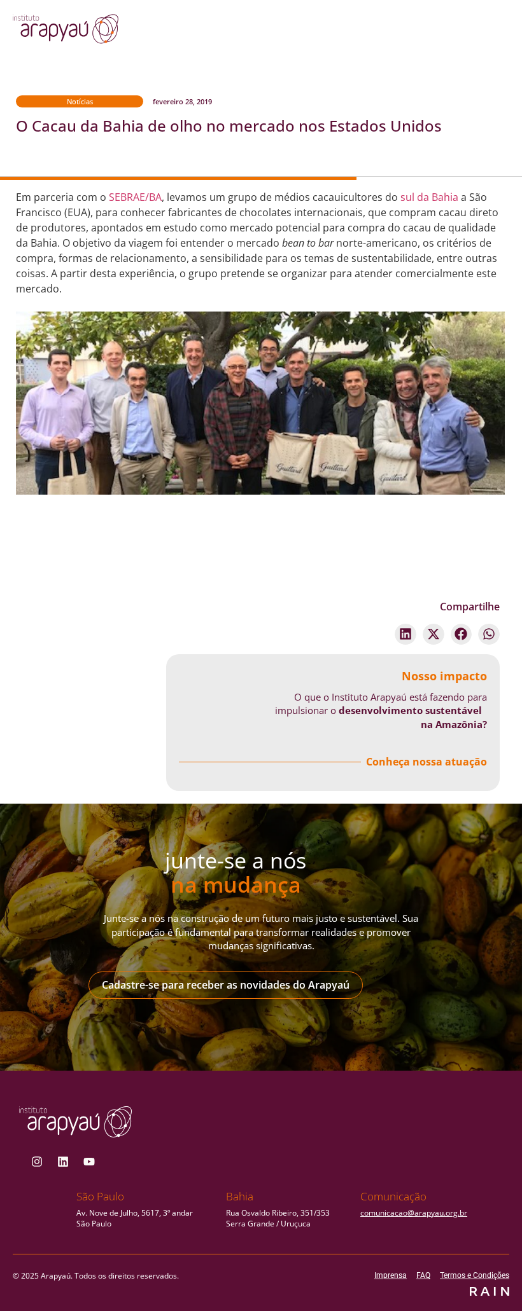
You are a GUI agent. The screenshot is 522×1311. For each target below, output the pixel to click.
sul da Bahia (429, 197)
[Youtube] (89, 1161)
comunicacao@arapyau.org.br (413, 1212)
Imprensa (390, 1275)
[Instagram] (36, 1161)
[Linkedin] (63, 1161)
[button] (405, 634)
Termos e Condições (474, 1275)
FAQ (423, 1275)
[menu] (460, 32)
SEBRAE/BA (135, 197)
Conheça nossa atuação (426, 762)
